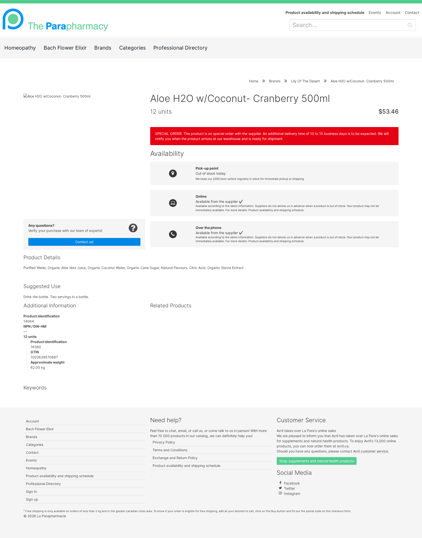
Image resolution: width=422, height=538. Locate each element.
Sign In (31, 491)
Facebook (292, 483)
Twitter (289, 488)
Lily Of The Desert (305, 81)
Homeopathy (20, 48)
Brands (102, 48)
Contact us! (84, 242)
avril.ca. (343, 446)
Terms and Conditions (170, 450)
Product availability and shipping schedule (276, 210)
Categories (132, 48)
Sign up (32, 499)
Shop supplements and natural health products (316, 461)
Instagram (292, 493)
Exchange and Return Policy (175, 458)
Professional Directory (180, 48)
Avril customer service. (371, 451)
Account (393, 12)
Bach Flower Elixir (65, 48)
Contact (412, 12)
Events (375, 12)
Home (253, 81)
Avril (335, 436)
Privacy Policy (164, 442)
